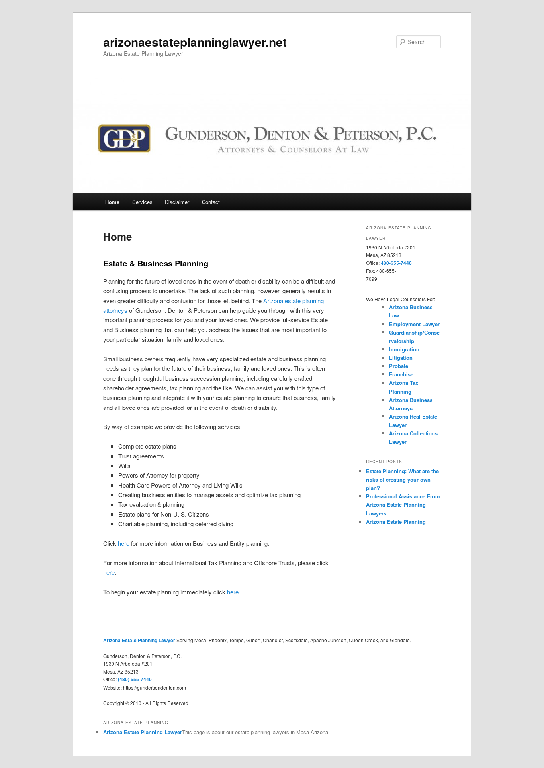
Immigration (404, 349)
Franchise (401, 374)
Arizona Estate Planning (396, 521)
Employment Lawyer (414, 324)
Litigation (401, 357)
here (123, 543)
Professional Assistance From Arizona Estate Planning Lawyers (403, 504)
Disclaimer (177, 202)
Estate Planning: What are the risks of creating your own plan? (402, 479)
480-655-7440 (396, 262)
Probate (398, 366)
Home (112, 202)
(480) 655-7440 (135, 679)
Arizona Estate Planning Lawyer (139, 640)
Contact (211, 202)
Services (142, 202)
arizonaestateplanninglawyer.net (195, 41)
